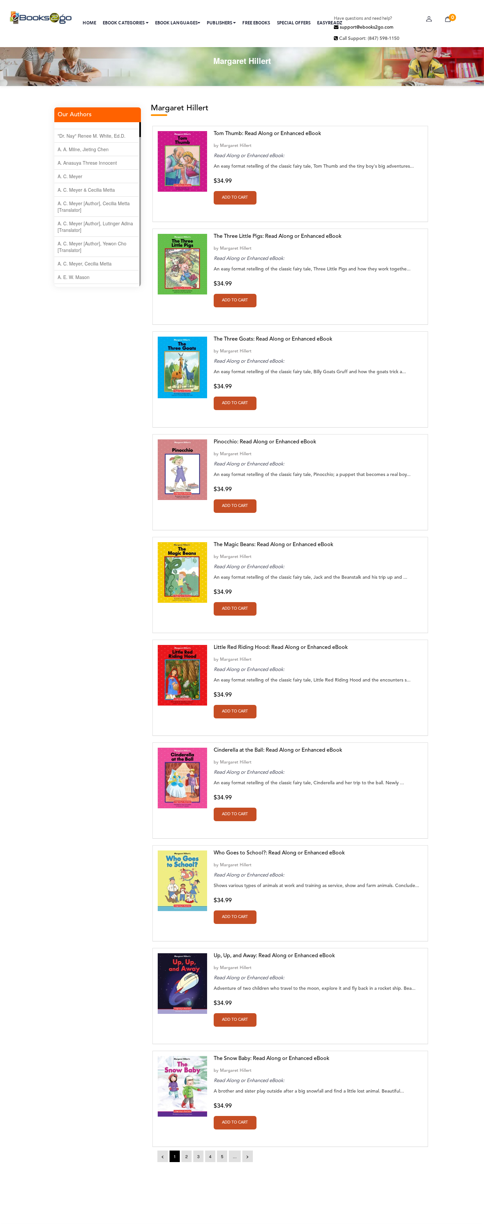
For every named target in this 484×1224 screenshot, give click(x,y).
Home (89, 22)
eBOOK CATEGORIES (124, 22)
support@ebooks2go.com (365, 27)
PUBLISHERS (220, 22)
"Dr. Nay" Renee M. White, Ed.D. (91, 135)
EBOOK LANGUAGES (176, 22)
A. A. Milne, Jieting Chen (83, 149)
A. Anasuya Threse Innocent (87, 162)
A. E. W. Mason (74, 277)
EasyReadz (329, 22)
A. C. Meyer (70, 176)
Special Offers (293, 22)
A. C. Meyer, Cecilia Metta (85, 263)
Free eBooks (256, 22)
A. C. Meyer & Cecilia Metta (86, 189)
